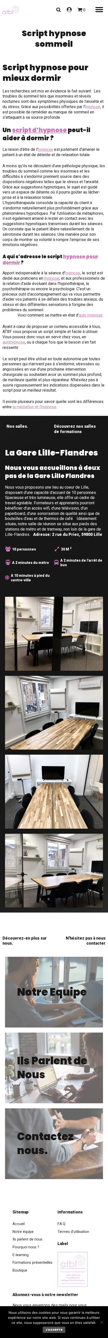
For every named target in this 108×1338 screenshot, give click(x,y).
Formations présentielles (32, 1262)
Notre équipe (23, 1232)
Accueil (19, 1224)
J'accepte (54, 1330)
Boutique (20, 1270)
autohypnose (14, 342)
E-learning (21, 1255)
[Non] (101, 1322)
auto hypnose (90, 315)
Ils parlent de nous (27, 1239)
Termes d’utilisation (73, 1232)
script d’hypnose (39, 130)
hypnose (92, 106)
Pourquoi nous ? (26, 1247)
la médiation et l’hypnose (34, 406)
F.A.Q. (62, 1224)
